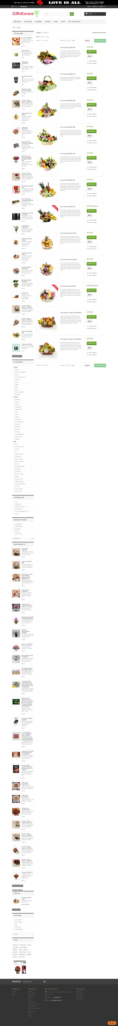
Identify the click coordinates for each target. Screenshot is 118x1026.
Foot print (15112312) (27, 872)
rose (29, 952)
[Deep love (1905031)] (16, 648)
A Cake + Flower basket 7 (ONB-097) (27, 319)
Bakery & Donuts (19, 479)
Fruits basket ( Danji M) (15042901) (71, 312)
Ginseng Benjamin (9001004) (26, 280)
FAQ (16, 501)
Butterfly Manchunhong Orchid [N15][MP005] (28, 617)
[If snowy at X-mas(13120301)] (16, 812)
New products (19, 544)
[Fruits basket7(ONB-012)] (47, 216)
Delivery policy (31, 1011)
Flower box (17, 379)
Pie (15, 451)
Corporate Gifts (18, 409)
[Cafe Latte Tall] (16, 54)
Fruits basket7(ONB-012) (67, 206)
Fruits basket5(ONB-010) (67, 153)
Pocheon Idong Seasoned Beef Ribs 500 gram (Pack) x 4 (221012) (27, 767)
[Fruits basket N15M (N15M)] (16, 242)
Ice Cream (17, 486)
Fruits (20, 949)
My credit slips (80, 993)
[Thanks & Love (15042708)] (16, 594)
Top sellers (18, 33)
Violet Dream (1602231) (25, 549)
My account (80, 989)
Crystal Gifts (18, 471)
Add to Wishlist (92, 61)
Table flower (17, 394)
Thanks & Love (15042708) (26, 590)
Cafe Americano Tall (27, 344)
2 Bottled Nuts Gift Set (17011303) (27, 213)
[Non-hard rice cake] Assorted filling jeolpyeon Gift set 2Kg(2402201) (27, 576)
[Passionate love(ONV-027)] (16, 190)
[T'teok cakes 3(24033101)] (16, 786)
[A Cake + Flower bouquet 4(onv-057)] (16, 177)
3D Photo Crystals (19, 474)
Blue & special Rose (19, 392)
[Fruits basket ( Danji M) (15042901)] (47, 322)
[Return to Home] (13, 28)
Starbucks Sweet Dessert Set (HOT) (27, 89)
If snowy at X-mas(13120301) (26, 809)
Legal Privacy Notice (20, 506)
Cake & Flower (22, 952)
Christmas (17, 404)
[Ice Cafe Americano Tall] (16, 80)
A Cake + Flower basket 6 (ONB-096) (27, 306)
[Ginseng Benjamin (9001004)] (16, 284)
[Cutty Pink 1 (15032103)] (16, 131)
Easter (16, 411)
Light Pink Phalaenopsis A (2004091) (26, 631)
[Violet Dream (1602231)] (16, 552)
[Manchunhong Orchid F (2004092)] (16, 659)
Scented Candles (19, 488)
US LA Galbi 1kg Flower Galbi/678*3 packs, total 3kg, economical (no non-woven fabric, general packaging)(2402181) (27, 736)
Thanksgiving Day (19, 434)
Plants (48, 22)
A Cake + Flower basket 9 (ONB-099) (27, 101)
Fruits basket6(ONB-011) (67, 180)
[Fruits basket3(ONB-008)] (47, 110)
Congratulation (18, 406)
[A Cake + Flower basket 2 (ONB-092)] (16, 837)
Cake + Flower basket (20, 377)
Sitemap (30, 1015)
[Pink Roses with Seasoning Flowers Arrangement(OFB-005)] (16, 160)
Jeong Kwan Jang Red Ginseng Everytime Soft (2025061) (27, 752)
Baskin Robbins (18, 526)
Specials (17, 893)
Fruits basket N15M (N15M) (68, 259)
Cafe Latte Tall (25, 50)
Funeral (16, 414)
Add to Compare (92, 63)
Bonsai (16, 389)
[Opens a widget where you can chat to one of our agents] (112, 1023)
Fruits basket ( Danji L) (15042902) (70, 339)
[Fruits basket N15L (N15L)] (16, 257)
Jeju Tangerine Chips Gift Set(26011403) (27, 669)
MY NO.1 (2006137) (27, 37)
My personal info (80, 997)
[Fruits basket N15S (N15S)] (16, 117)
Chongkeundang (18, 929)
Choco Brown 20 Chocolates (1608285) (27, 142)
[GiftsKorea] (27, 13)
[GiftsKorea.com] (19, 967)
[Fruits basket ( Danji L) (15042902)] (47, 349)
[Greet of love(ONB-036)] (16, 565)
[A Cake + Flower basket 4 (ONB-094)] (16, 850)
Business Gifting (19, 459)
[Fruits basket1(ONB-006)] (47, 57)
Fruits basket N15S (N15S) (68, 233)
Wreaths (17, 384)
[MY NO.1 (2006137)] (16, 41)
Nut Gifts (17, 464)
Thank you (17, 431)
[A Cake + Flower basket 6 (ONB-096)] (16, 309)
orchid (29, 944)
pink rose (15, 952)
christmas (15, 954)
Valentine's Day (18, 436)
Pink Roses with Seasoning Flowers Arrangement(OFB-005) (27, 158)
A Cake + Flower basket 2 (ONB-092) (27, 834)
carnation (29, 954)
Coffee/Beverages (19, 481)
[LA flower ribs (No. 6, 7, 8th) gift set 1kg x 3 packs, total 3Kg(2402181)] (16, 736)
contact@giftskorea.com (56, 1000)
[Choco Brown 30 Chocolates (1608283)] (16, 145)
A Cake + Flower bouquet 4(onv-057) (27, 173)
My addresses (79, 995)
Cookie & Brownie (19, 454)
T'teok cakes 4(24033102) (25, 796)
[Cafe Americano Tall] (16, 348)
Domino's (17, 531)
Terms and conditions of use (21, 511)
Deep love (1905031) (27, 644)
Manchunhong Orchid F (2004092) (27, 656)
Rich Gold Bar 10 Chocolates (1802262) (27, 199)
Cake (56, 22)
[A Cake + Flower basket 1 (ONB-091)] (16, 863)
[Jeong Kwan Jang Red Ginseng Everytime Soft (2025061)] (16, 755)
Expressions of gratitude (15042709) (27, 605)
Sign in (89, 6)
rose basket (16, 947)
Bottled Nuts (18, 469)
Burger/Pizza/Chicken (20, 483)
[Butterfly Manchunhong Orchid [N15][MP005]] (16, 621)
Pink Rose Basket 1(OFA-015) (26, 268)
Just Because (18, 419)
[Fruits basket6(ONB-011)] (47, 190)
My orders (78, 991)
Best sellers (31, 995)
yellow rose (21, 956)
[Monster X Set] (16, 296)
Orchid (16, 382)
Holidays (17, 416)
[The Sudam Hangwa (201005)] (16, 722)
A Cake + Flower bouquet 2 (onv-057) (27, 821)
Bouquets (17, 369)
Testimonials (18, 504)
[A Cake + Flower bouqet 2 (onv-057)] (16, 825)
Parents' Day (18, 426)
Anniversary (17, 399)
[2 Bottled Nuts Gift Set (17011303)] (16, 217)
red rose (15, 956)
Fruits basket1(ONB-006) (67, 47)
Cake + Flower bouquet (20, 372)
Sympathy (17, 429)
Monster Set (25, 293)
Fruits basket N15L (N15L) (68, 286)
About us (17, 513)
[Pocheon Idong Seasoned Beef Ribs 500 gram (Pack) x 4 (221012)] (16, 769)
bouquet (26, 949)
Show (37, 36)
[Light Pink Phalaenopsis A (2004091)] (16, 633)
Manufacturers (20, 520)
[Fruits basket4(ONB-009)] (47, 137)
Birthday (17, 22)
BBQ (16, 924)
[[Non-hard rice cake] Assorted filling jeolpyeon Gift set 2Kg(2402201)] (16, 578)
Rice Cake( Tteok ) (19, 446)
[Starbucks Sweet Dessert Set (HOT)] (16, 93)
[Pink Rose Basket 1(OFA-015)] (16, 271)
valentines (15, 944)
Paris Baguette (18, 524)
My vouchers (79, 999)
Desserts (17, 449)
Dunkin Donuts (18, 533)
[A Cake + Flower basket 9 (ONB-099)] (16, 104)
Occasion (28, 22)
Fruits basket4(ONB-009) (67, 127)
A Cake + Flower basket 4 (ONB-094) (27, 847)
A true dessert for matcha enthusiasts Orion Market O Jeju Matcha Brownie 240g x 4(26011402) (27, 684)
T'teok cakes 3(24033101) (25, 783)
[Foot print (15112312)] (16, 876)
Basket (16, 374)
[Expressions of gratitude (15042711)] (16, 608)
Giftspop (17, 476)
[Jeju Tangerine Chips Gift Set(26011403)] (16, 672)
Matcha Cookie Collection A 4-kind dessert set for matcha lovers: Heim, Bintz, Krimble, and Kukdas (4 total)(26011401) (27, 702)
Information (19, 497)
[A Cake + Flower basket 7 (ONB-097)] (16, 322)
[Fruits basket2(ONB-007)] (47, 84)
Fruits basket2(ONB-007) (67, 74)
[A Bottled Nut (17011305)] (16, 66)
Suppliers (17, 915)
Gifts (63, 22)
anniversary (23, 944)
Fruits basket (18, 456)
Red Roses (22, 954)
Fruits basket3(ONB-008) (67, 100)
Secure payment (19, 509)
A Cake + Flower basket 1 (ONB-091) (27, 860)
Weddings (17, 439)
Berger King (17, 529)
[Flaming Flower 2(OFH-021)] (16, 229)
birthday (15, 949)
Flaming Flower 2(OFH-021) (26, 226)
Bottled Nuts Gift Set (20, 466)
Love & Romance (19, 421)
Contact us (95, 6)
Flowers (38, 22)
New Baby (17, 424)
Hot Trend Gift (74, 22)
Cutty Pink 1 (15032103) (25, 128)
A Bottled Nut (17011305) (25, 62)
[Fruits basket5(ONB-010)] (16, 335)
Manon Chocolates (19, 461)
